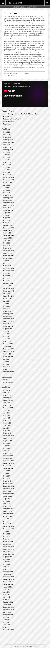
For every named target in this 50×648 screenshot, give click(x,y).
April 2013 (6, 309)
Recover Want (7, 124)
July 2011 (6, 359)
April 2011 (6, 366)
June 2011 (6, 361)
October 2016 (7, 233)
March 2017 (7, 223)
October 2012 (7, 324)
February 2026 (8, 140)
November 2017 (8, 205)
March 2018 (7, 195)
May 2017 (6, 218)
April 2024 (6, 145)
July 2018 (6, 185)
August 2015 (7, 258)
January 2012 (7, 346)
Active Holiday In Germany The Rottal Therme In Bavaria (21, 114)
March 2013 (7, 311)
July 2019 (6, 167)
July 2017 (6, 213)
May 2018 (6, 190)
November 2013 (8, 291)
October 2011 (7, 354)
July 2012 (6, 331)
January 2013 (7, 316)
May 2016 (6, 243)
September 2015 (8, 255)
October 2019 (7, 165)
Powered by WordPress (20, 646)
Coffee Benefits (8, 121)
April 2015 (6, 263)
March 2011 (7, 369)
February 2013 (8, 314)
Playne (36, 646)
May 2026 (6, 132)
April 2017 (6, 220)
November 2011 (8, 351)
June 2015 (6, 261)
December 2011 (8, 349)
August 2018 (7, 182)
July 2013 (6, 301)
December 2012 (8, 319)
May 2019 (6, 172)
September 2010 (8, 372)
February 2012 (8, 344)
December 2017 (8, 203)
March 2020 (7, 162)
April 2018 (6, 192)
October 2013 (7, 293)
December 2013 (8, 288)
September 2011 (8, 356)
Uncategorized (8, 382)
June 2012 (6, 334)
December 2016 (8, 228)
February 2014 (8, 283)
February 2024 (8, 150)
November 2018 (8, 180)
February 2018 (8, 198)
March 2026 (7, 137)
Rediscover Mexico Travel (12, 119)
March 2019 (7, 175)
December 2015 (8, 250)
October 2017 (7, 208)
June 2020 (6, 155)
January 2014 (7, 286)
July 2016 (6, 240)
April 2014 (6, 278)
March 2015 (7, 266)
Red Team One (15, 2)
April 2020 (6, 160)
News (12, 75)
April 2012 (6, 339)
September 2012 (8, 326)
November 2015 (8, 253)
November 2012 (8, 321)
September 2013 (8, 296)
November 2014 (8, 271)
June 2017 (6, 215)
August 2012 (7, 329)
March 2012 (7, 341)
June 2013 (6, 303)
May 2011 (6, 364)
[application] (25, 94)
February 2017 (8, 225)
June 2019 (6, 170)
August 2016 (7, 238)
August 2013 (7, 298)
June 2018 (6, 187)
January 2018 (7, 200)
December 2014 (8, 268)
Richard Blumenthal (32, 29)
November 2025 (8, 142)
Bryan (27, 73)
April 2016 (6, 245)
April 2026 (6, 134)
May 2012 (6, 336)
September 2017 (8, 210)
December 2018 (8, 177)
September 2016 (8, 235)
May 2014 (6, 276)
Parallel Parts (7, 116)
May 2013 (6, 306)
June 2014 (6, 273)
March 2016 (7, 248)
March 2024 (7, 147)
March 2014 (7, 281)
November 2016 (8, 230)
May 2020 (6, 157)
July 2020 (6, 152)
